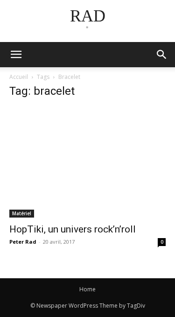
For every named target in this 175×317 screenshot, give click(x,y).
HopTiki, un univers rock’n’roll (72, 229)
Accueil (18, 77)
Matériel (21, 213)
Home (87, 289)
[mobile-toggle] (16, 54)
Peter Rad (22, 241)
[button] (162, 54)
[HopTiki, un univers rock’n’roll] (87, 162)
